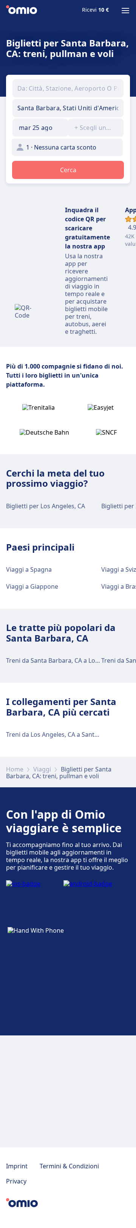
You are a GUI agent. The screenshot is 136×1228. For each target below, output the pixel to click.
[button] (40, 128)
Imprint (17, 1166)
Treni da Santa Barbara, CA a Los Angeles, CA (69, 660)
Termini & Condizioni (69, 1166)
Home (14, 769)
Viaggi (42, 769)
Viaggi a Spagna (29, 569)
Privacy (16, 1181)
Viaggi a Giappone (32, 586)
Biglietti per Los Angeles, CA (45, 506)
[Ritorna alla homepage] (21, 10)
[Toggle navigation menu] (125, 10)
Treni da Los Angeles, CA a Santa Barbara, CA (69, 734)
